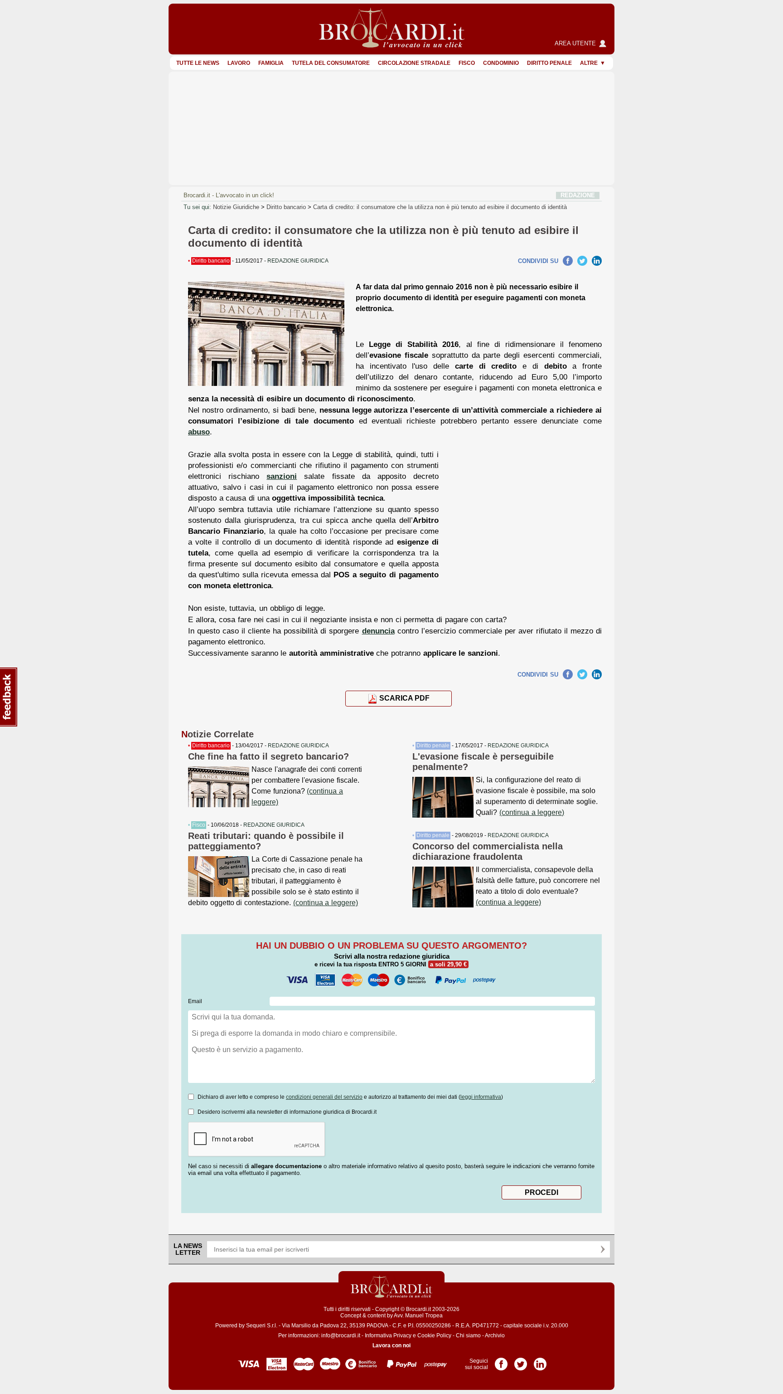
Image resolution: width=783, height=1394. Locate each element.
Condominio (501, 63)
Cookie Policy (434, 1335)
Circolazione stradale (414, 63)
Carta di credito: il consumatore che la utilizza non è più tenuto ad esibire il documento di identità (440, 207)
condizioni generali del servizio (324, 1097)
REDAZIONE (578, 195)
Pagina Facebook (501, 1361)
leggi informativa (480, 1097)
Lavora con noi (391, 1345)
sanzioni (281, 476)
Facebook (568, 261)
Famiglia (271, 63)
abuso (199, 431)
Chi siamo (468, 1335)
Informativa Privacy (388, 1335)
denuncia (378, 630)
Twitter (582, 261)
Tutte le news (197, 63)
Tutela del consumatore (331, 63)
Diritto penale (549, 63)
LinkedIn (597, 261)
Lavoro (238, 63)
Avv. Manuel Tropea (418, 1315)
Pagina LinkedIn (540, 1361)
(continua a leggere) (325, 903)
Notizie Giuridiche (236, 207)
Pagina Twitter (520, 1361)
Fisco (467, 63)
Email (195, 1001)
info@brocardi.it (340, 1335)
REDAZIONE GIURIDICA (298, 745)
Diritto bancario (286, 207)
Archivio (495, 1335)
